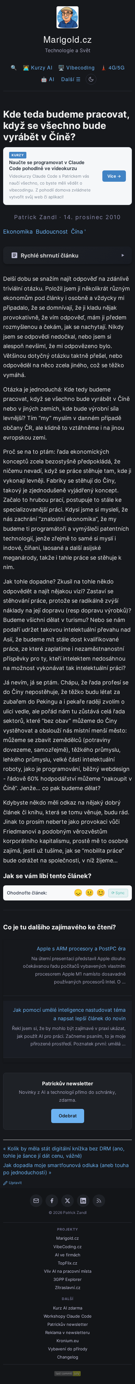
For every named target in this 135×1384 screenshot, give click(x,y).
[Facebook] (52, 1200)
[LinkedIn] (83, 1200)
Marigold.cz (67, 39)
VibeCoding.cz (67, 1246)
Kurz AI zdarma (67, 1307)
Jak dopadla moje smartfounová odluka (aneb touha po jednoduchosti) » (66, 1169)
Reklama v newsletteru (67, 1332)
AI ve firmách (67, 1254)
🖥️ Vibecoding (76, 67)
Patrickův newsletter (67, 1324)
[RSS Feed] (99, 1200)
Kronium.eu (68, 1340)
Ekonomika (18, 231)
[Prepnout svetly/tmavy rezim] (91, 79)
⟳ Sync (118, 892)
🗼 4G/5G (112, 67)
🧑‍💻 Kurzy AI (37, 67)
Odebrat (68, 1115)
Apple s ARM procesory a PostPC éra (81, 948)
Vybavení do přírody (67, 1348)
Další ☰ (71, 79)
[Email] (36, 1200)
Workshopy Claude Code (68, 1316)
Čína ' (78, 231)
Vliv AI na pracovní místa (67, 1271)
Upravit (15, 1182)
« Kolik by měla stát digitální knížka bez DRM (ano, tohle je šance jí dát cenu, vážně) (64, 1152)
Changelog (67, 1356)
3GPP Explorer (67, 1279)
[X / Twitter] (67, 1200)
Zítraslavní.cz (67, 1287)
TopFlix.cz (67, 1262)
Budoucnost (52, 231)
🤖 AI (47, 79)
